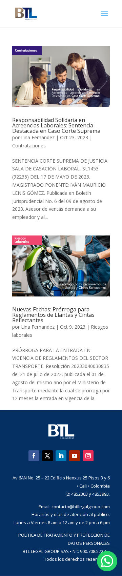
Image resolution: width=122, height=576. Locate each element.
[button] (107, 561)
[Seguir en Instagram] (88, 455)
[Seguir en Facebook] (33, 455)
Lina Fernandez (38, 137)
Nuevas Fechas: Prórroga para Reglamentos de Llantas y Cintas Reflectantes (53, 315)
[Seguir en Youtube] (74, 455)
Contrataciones (29, 145)
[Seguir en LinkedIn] (61, 455)
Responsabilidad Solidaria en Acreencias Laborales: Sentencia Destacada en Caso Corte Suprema (56, 125)
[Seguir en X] (47, 455)
